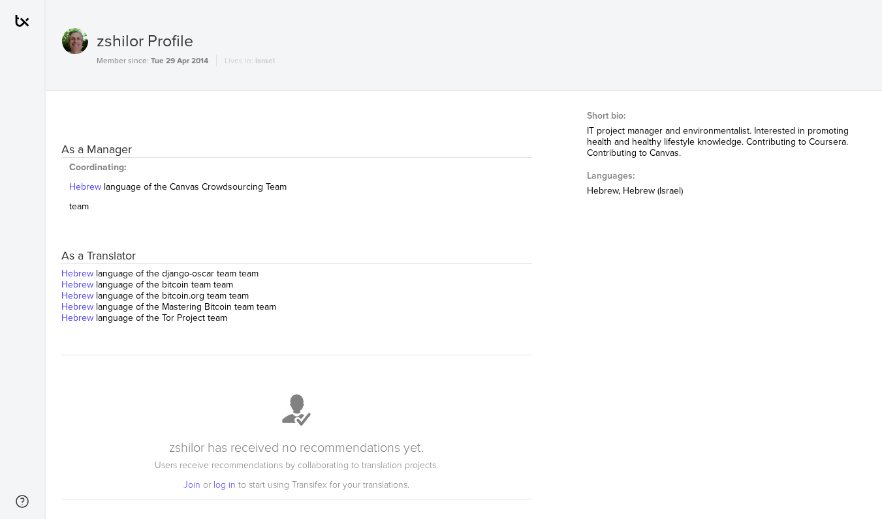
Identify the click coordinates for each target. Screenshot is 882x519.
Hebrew (86, 186)
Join (193, 484)
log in (225, 484)
